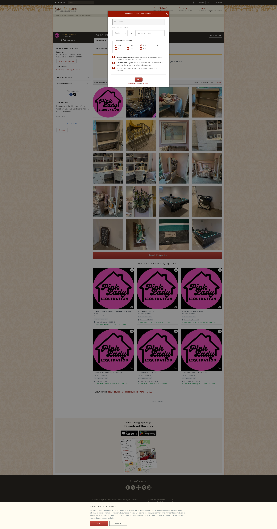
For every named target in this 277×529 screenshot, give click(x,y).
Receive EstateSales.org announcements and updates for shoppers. (137, 69)
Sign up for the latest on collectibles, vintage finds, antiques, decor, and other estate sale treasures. (140, 64)
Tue (132, 45)
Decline (118, 523)
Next (138, 79)
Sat (132, 48)
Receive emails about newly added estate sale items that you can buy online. (139, 58)
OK (98, 523)
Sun (144, 48)
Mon (119, 45)
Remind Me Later (134, 84)
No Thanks (146, 84)
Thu (156, 45)
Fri (119, 48)
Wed (144, 45)
